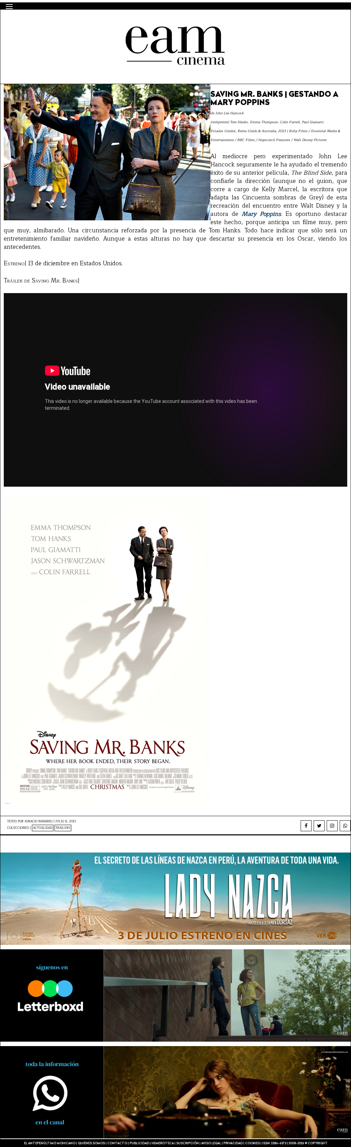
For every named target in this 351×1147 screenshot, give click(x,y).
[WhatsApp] (345, 825)
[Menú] (9, 6)
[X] (319, 825)
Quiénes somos (91, 1143)
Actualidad (42, 828)
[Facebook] (306, 825)
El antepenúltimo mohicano (94, 21)
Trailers (63, 828)
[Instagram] (332, 825)
